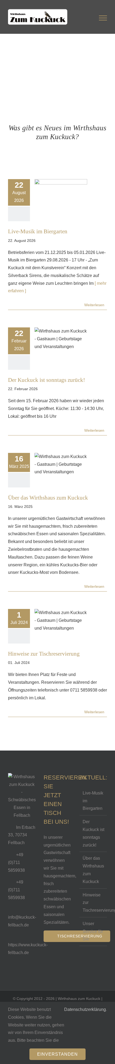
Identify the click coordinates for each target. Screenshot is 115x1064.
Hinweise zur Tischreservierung (44, 654)
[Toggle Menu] (103, 18)
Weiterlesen (94, 305)
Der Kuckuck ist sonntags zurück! (46, 380)
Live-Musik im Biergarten (37, 231)
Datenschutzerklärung (85, 1009)
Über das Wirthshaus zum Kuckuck (48, 497)
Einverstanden (57, 1054)
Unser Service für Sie (93, 931)
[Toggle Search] (84, 18)
